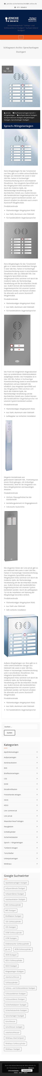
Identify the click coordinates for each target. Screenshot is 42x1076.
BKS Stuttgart (10, 910)
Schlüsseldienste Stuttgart (15, 994)
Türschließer (9, 853)
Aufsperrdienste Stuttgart (13, 118)
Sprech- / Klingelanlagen (13, 842)
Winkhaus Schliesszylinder (15, 1044)
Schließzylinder (10, 832)
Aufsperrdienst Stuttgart (28, 115)
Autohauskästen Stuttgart (15, 899)
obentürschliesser (12, 977)
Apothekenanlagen (11, 752)
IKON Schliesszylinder (23, 949)
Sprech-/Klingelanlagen (18, 126)
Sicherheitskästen (11, 837)
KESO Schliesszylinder (13, 960)
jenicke (8, 113)
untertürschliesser (12, 1032)
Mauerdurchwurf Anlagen (14, 821)
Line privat (8, 816)
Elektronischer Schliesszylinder (17, 944)
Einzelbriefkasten (10, 789)
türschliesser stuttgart (14, 1027)
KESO (6, 805)
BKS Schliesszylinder (13, 905)
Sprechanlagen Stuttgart (20, 120)
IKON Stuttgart (11, 955)
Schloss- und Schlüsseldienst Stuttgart (20, 988)
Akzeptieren (27, 1070)
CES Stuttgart (10, 927)
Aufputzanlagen (10, 757)
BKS (5, 768)
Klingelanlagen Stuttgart (14, 971)
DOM (6, 784)
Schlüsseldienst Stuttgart (15, 999)
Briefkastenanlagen (21, 113)
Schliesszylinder (11, 983)
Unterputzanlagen (11, 858)
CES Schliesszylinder (13, 922)
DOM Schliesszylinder (13, 933)
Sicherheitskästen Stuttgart (15, 1005)
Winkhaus (7, 864)
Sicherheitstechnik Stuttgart (16, 1010)
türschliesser (10, 1021)
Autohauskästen (10, 763)
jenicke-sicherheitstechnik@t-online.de (21, 4)
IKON (6, 800)
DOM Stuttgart (11, 938)
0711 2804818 (21, 7)
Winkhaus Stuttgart (12, 1049)
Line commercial (10, 811)
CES (5, 779)
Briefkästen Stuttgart (13, 916)
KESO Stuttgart (11, 966)
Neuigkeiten (8, 826)
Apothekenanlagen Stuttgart (16, 883)
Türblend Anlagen (11, 848)
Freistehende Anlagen (12, 795)
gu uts (7, 949)
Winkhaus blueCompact (14, 1038)
